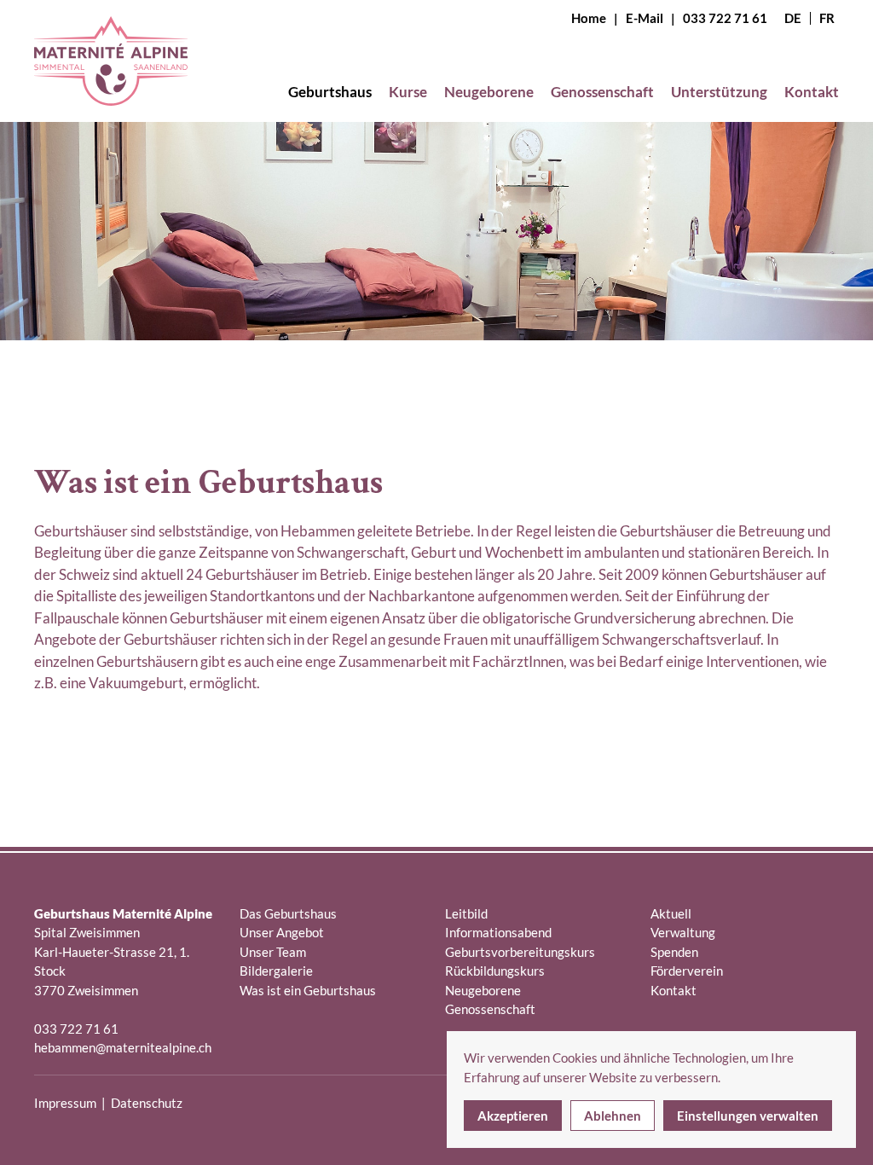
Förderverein (686, 970)
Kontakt (673, 990)
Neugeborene (483, 990)
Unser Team (273, 951)
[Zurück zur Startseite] (111, 75)
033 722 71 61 (725, 18)
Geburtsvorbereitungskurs (520, 951)
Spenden (674, 951)
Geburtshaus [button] (330, 92)
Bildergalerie (276, 970)
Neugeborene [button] (489, 92)
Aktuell (670, 913)
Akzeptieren (512, 1115)
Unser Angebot (282, 932)
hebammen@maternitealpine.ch (122, 1047)
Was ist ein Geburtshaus (308, 990)
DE (792, 18)
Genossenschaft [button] (602, 92)
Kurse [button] (408, 92)
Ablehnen (612, 1115)
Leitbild (466, 913)
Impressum (65, 1102)
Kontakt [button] (811, 92)
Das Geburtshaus (288, 913)
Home (588, 18)
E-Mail (644, 18)
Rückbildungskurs (495, 970)
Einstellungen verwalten (747, 1115)
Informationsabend (498, 932)
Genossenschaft (490, 1009)
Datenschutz (146, 1102)
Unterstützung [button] (719, 92)
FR (827, 18)
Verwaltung (682, 932)
